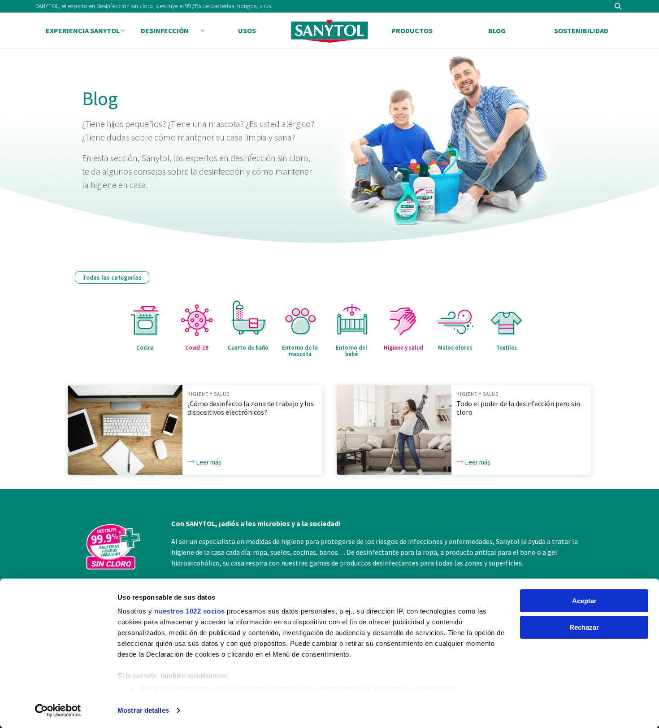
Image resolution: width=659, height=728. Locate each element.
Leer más (208, 462)
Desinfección (165, 30)
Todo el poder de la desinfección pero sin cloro (518, 408)
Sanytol (329, 31)
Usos (247, 30)
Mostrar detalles (143, 710)
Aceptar (584, 601)
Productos (412, 30)
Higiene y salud (208, 394)
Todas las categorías (112, 277)
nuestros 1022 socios (189, 611)
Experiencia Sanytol (83, 30)
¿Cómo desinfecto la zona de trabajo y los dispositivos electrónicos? (250, 408)
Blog (497, 30)
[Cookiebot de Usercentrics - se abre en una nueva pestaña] (58, 710)
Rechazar (584, 627)
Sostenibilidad (581, 30)
